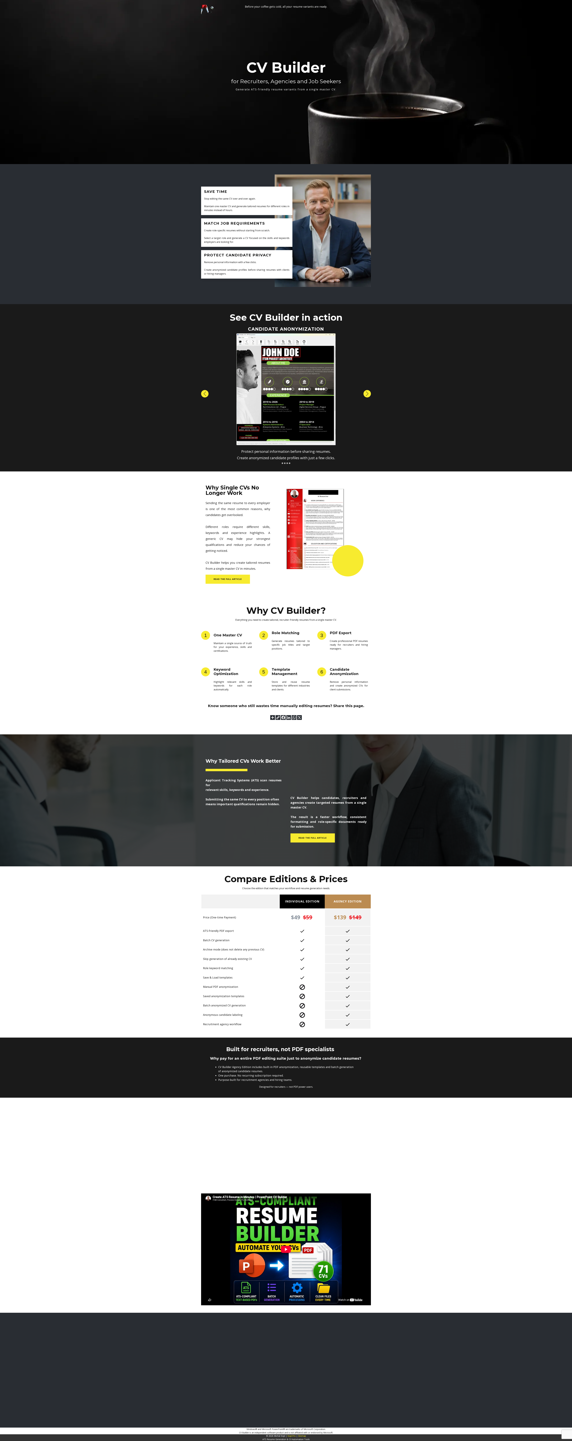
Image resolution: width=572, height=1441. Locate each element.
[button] (205, 393)
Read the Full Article (313, 837)
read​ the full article (228, 579)
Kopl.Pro (291, 1435)
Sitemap (302, 1435)
